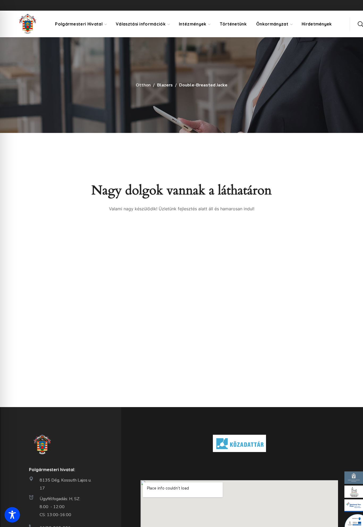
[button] (360, 24)
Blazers (165, 85)
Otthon (143, 85)
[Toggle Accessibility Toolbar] (12, 515)
